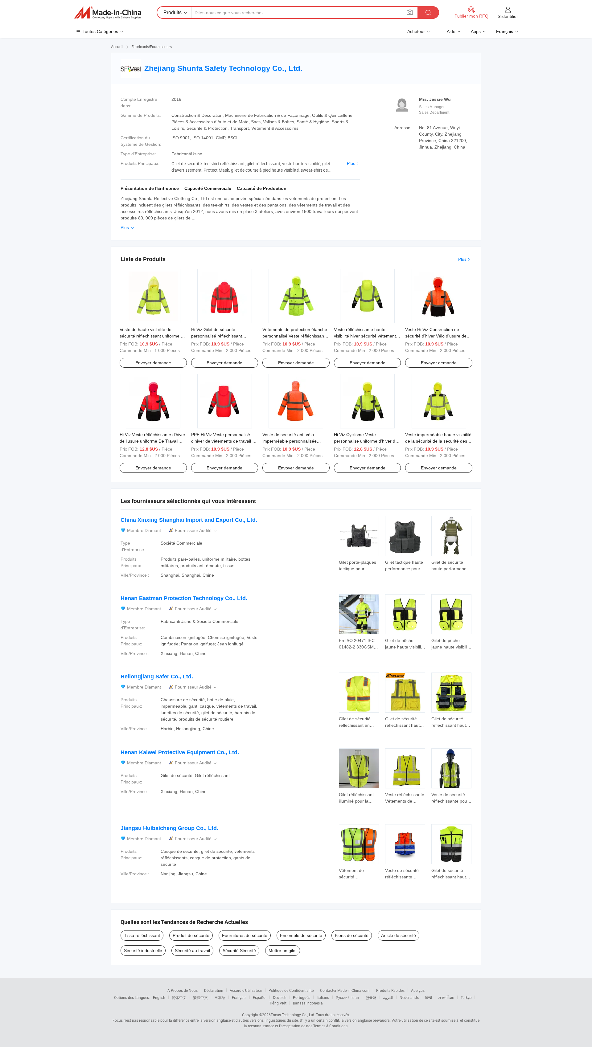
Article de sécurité (398, 935)
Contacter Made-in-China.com (345, 990)
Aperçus (418, 990)
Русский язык (347, 997)
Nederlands (409, 997)
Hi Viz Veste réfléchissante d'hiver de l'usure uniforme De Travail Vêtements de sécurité (152, 441)
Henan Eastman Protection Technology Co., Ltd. (184, 598)
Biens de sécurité (351, 935)
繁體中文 (200, 997)
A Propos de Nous (182, 990)
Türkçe (466, 997)
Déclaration (213, 990)
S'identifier (508, 16)
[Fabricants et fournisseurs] (107, 12)
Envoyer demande (153, 362)
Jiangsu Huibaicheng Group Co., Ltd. (169, 828)
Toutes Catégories (100, 31)
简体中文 (179, 997)
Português (301, 997)
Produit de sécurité (191, 935)
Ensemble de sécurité (301, 935)
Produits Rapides (390, 990)
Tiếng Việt (277, 1002)
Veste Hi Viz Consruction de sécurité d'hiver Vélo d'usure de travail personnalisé (436, 336)
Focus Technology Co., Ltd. (293, 1014)
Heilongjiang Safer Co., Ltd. (157, 676)
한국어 (370, 997)
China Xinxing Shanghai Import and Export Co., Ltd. (189, 520)
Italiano (323, 997)
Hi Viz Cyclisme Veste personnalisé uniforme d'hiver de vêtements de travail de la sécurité (367, 441)
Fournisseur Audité (196, 530)
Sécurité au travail (192, 950)
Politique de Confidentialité (291, 990)
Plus (351, 163)
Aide (451, 31)
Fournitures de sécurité (244, 935)
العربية (388, 997)
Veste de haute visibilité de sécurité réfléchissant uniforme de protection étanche (153, 336)
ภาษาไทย (446, 997)
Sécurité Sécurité (239, 950)
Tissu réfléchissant (142, 935)
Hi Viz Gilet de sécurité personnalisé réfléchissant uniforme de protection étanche (221, 336)
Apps (476, 31)
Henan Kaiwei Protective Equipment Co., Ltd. (180, 752)
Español (259, 997)
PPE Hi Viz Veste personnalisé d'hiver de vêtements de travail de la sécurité (224, 441)
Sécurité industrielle (143, 950)
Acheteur (416, 31)
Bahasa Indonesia (308, 1002)
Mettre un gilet (283, 950)
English (159, 997)
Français (239, 997)
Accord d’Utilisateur (246, 990)
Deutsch (279, 997)
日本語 (219, 997)
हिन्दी (428, 997)
